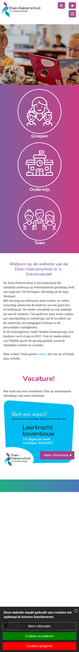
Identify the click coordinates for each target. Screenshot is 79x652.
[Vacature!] (38, 433)
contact (43, 354)
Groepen (39, 136)
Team (39, 243)
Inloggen (72, 5)
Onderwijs (39, 189)
